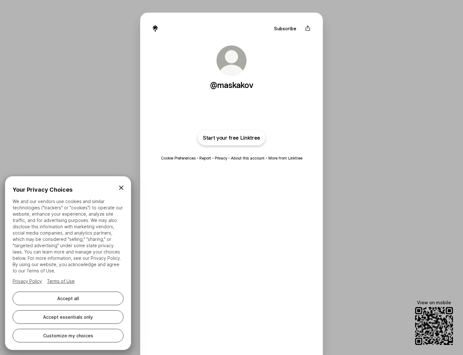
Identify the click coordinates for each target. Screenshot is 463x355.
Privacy (221, 158)
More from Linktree (285, 158)
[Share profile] (307, 28)
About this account (248, 158)
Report (205, 158)
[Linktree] (155, 28)
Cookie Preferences (178, 158)
